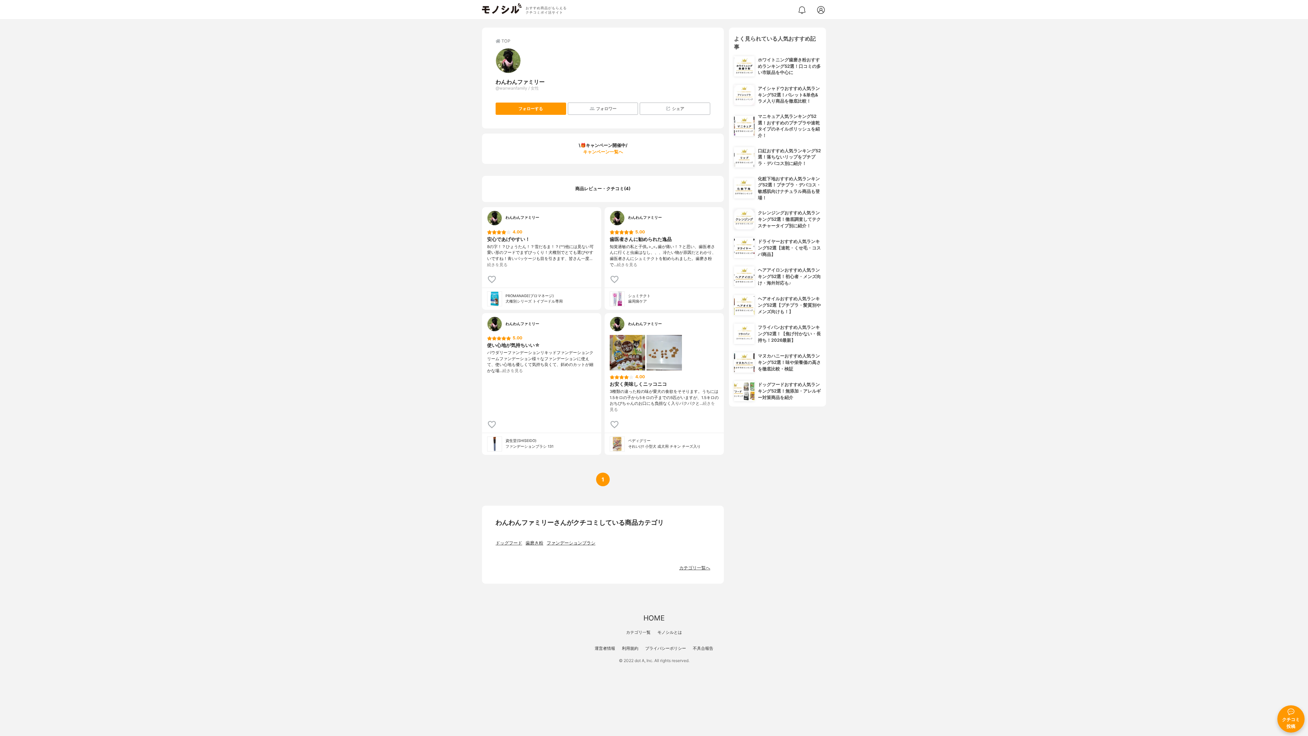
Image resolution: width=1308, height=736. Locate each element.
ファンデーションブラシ (571, 543)
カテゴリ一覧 (638, 632)
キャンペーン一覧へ (603, 151)
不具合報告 (703, 648)
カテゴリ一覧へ (694, 567)
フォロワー (606, 108)
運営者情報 (605, 648)
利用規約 (630, 648)
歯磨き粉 (534, 543)
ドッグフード (509, 543)
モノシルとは (669, 632)
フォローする (530, 108)
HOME (654, 618)
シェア (678, 108)
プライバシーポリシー (665, 648)
